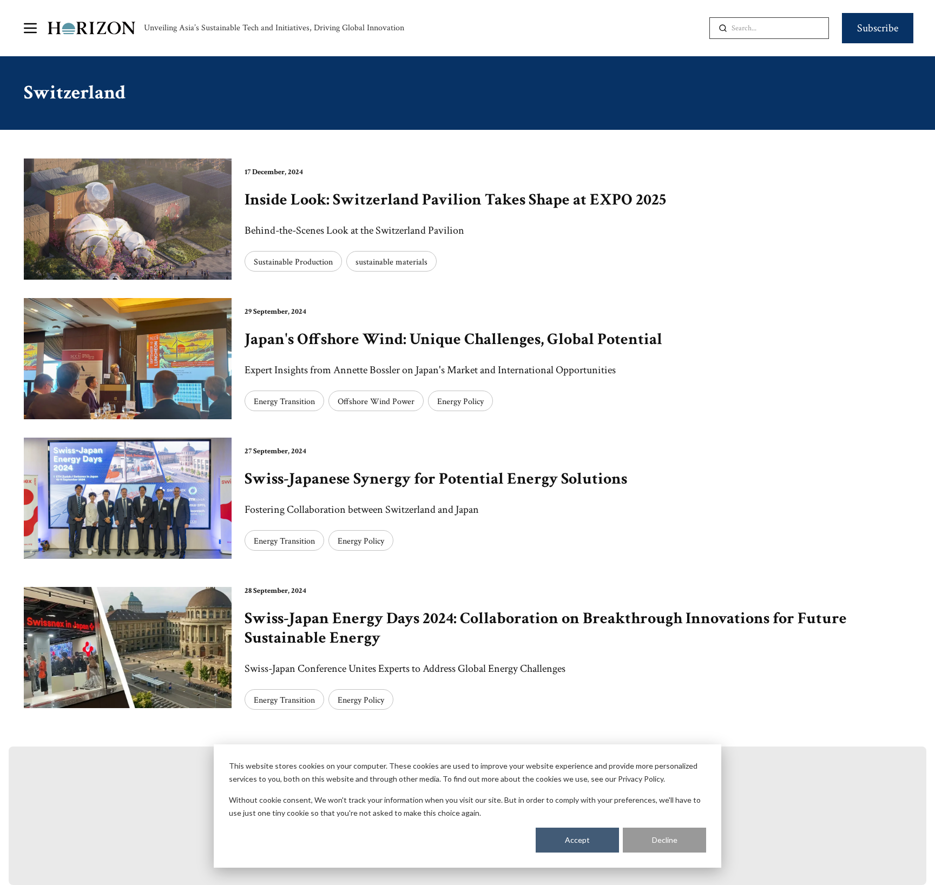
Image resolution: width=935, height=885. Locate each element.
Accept (577, 839)
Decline (664, 839)
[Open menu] (30, 28)
